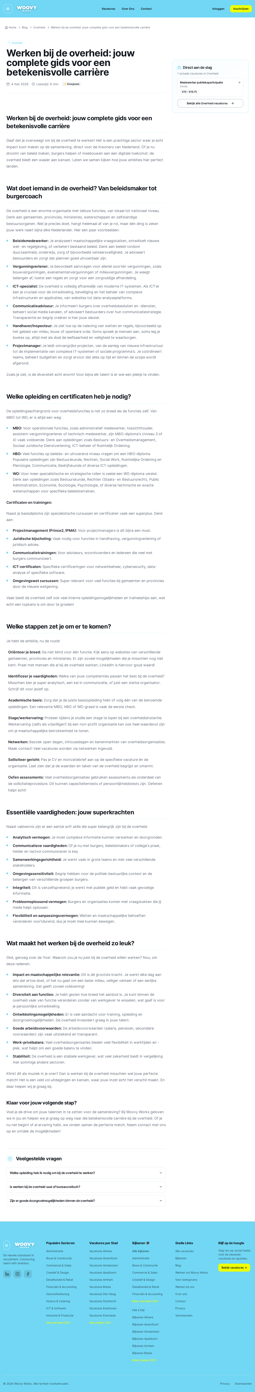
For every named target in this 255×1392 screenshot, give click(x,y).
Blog (25, 27)
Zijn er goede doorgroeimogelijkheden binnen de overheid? (52, 1201)
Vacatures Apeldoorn (102, 1272)
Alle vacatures (184, 1251)
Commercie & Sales (58, 1265)
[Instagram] (18, 1274)
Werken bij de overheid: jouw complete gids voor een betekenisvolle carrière (100, 27)
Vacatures (108, 8)
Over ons (181, 1294)
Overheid (39, 27)
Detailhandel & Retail (59, 1279)
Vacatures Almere (100, 1251)
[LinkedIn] (7, 1274)
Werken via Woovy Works (191, 1272)
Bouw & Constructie (59, 1258)
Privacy (180, 1308)
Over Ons (128, 8)
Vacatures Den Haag (102, 1294)
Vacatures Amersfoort (103, 1258)
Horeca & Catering (58, 1301)
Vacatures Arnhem (101, 1279)
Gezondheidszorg (57, 1294)
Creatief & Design (57, 1272)
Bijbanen (180, 1258)
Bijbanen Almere (142, 1317)
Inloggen (218, 8)
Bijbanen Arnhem (143, 1345)
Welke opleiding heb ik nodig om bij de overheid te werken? (52, 1173)
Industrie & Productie (60, 1315)
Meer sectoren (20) (145, 1301)
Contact (146, 8)
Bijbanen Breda (142, 1353)
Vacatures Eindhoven (103, 1308)
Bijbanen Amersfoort (145, 1324)
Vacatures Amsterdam (103, 1265)
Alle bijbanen (140, 1251)
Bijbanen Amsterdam (145, 1331)
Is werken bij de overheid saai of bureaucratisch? (45, 1187)
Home (12, 27)
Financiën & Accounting (61, 1286)
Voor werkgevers (186, 1279)
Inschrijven (241, 8)
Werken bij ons (184, 1286)
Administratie (54, 1251)
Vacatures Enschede (102, 1315)
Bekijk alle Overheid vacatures (207, 103)
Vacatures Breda (100, 1286)
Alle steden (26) (99, 1322)
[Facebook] (28, 1274)
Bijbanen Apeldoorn (145, 1338)
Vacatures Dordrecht (102, 1301)
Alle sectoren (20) (58, 1322)
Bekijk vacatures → (234, 1267)
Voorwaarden (183, 1315)
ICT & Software (56, 1308)
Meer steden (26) (143, 1360)
